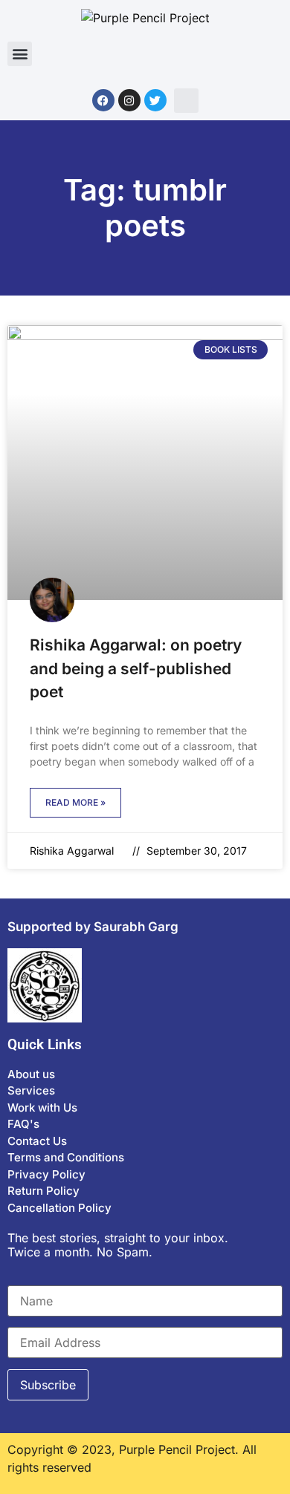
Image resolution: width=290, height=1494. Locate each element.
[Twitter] (155, 100)
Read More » (75, 802)
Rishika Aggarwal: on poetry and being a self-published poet (136, 668)
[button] (19, 54)
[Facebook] (103, 100)
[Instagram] (129, 100)
